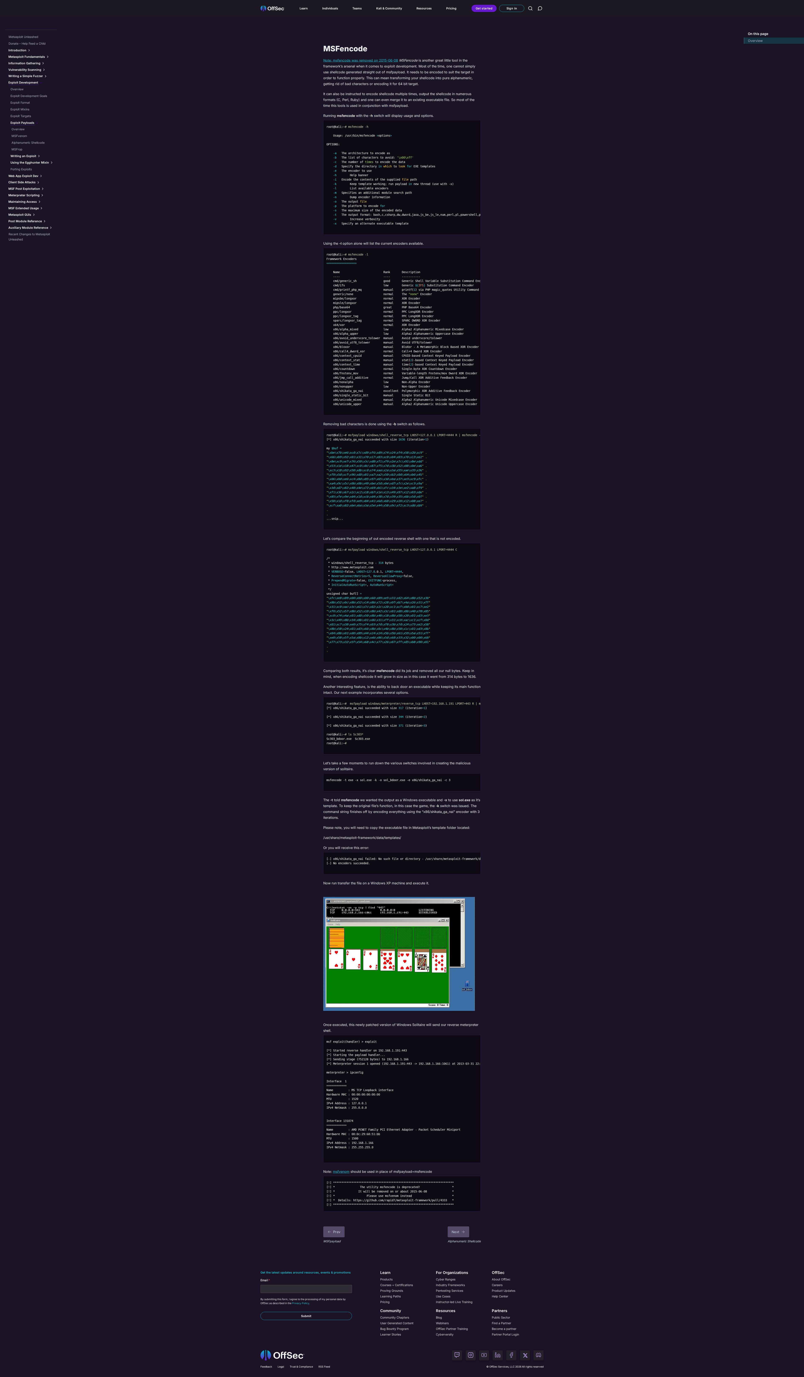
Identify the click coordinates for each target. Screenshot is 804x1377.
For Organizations (452, 1272)
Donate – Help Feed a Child (27, 43)
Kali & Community (389, 8)
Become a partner (504, 1328)
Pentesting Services (449, 1290)
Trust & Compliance (301, 1366)
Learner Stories (390, 1334)
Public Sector (501, 1317)
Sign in (511, 8)
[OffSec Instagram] (471, 1355)
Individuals (330, 8)
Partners (499, 1311)
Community (390, 1311)
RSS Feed (324, 1366)
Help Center (500, 1296)
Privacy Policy (300, 1303)
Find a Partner (501, 1323)
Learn (304, 8)
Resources (424, 8)
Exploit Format (20, 102)
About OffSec (501, 1279)
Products (386, 1279)
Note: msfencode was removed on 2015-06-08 (360, 60)
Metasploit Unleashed (23, 37)
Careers (497, 1285)
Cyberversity (445, 1334)
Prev (337, 1232)
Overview (16, 89)
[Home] (282, 1355)
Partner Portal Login (505, 1334)
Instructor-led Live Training (454, 1302)
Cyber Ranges (445, 1279)
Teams (357, 8)
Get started (484, 8)
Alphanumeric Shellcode (28, 142)
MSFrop (17, 149)
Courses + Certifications (396, 1285)
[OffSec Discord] (538, 1355)
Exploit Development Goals (28, 96)
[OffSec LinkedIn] (498, 1355)
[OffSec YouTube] (484, 1355)
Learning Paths (390, 1296)
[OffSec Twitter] (525, 1355)
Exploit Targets (20, 116)
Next (455, 1232)
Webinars (442, 1323)
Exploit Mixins (19, 109)
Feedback (266, 1366)
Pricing (451, 8)
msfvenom (341, 1171)
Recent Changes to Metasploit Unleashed (29, 236)
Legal (281, 1366)
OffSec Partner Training (452, 1328)
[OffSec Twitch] (457, 1355)
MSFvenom (19, 136)
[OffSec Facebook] (511, 1355)
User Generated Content (397, 1323)
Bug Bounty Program (394, 1328)
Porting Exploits (21, 169)
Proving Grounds (391, 1290)
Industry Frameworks (450, 1285)
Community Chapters (394, 1317)
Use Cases (443, 1296)
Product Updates (503, 1290)
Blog (439, 1317)
